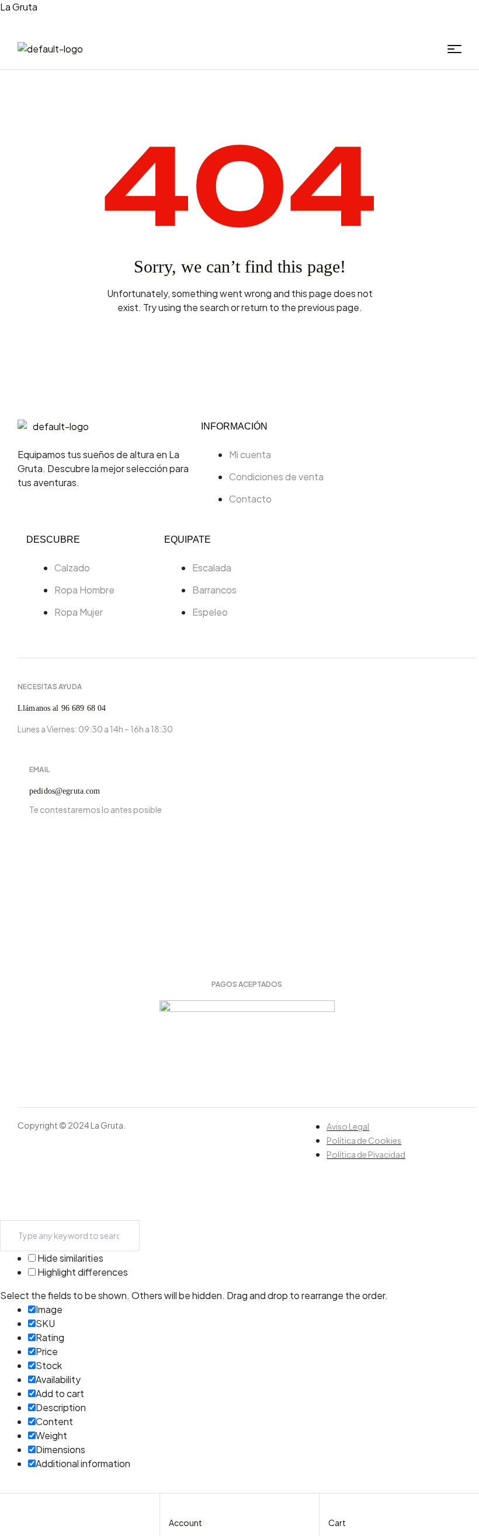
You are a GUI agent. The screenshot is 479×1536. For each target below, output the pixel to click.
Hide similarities (69, 1258)
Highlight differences (82, 1272)
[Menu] (454, 49)
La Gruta (18, 7)
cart (337, 1522)
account (185, 1522)
